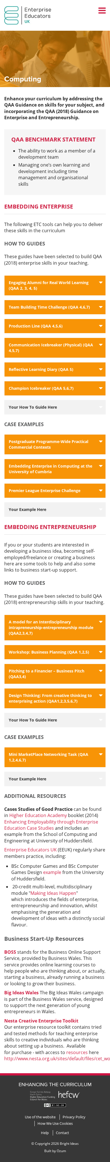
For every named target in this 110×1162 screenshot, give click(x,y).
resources (77, 1052)
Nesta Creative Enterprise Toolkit (41, 1021)
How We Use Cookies (55, 1123)
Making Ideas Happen (53, 893)
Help (45, 1133)
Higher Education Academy (38, 815)
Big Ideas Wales (21, 993)
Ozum (61, 1150)
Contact (62, 1133)
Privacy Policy (74, 1117)
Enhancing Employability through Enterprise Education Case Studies (51, 825)
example (52, 872)
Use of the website (40, 1117)
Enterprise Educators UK (30, 850)
